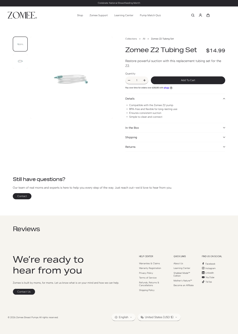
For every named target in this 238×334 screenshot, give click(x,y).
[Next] (104, 83)
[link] (24, 292)
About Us (178, 263)
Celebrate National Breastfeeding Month (119, 3)
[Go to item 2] (20, 61)
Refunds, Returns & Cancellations (149, 284)
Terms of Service (148, 277)
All (144, 38)
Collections (131, 38)
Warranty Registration (150, 268)
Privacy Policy (146, 273)
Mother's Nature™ (183, 280)
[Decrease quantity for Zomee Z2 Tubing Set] (129, 80)
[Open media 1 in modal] (71, 78)
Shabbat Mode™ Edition (182, 274)
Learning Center (182, 268)
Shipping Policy (146, 290)
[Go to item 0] (20, 44)
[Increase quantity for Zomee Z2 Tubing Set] (144, 80)
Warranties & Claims (149, 263)
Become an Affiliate (184, 285)
